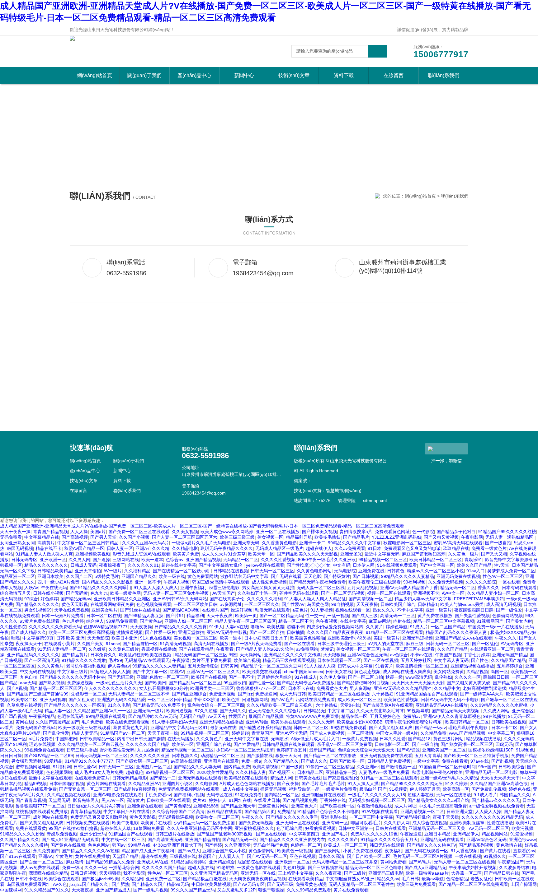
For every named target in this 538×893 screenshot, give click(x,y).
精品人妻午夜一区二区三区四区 (245, 621)
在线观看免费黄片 (92, 777)
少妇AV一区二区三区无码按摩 (245, 749)
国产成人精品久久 (28, 632)
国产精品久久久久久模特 (24, 845)
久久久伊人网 (397, 822)
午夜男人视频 (176, 581)
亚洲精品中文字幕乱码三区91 (179, 727)
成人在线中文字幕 (240, 789)
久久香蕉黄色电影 (279, 542)
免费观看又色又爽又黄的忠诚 (412, 548)
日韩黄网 (229, 665)
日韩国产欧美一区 (347, 761)
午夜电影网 (472, 537)
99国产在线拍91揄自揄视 (73, 828)
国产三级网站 (327, 850)
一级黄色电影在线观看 (259, 867)
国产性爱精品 (247, 744)
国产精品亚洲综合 (189, 693)
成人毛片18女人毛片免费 (99, 772)
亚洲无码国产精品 (509, 654)
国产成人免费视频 (327, 733)
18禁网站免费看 (148, 828)
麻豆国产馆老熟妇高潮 (424, 553)
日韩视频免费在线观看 (88, 822)
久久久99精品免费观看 (309, 889)
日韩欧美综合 (511, 766)
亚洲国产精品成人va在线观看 (463, 637)
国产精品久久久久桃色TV (431, 845)
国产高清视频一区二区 (370, 598)
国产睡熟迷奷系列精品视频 (265, 727)
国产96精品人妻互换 (143, 615)
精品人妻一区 (58, 710)
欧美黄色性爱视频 (401, 699)
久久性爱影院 (13, 626)
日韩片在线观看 (390, 828)
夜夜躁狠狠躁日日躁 (473, 609)
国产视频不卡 (281, 772)
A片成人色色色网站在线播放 (247, 783)
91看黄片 (384, 665)
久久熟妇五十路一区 (257, 593)
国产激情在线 (260, 755)
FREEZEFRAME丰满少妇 (479, 598)
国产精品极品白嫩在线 (205, 878)
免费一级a (251, 761)
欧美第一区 (183, 744)
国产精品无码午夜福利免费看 (317, 581)
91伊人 (216, 626)
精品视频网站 (495, 833)
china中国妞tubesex (303, 671)
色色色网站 (99, 845)
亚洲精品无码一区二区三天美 (437, 828)
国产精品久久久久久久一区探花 (74, 705)
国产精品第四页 (259, 811)
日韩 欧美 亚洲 (70, 637)
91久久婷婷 (456, 783)
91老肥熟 (225, 867)
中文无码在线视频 (37, 671)
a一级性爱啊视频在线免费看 (496, 805)
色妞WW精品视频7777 (105, 626)
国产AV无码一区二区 (267, 856)
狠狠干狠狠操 (271, 889)
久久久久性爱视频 (278, 559)
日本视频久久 (185, 755)
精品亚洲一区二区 (17, 576)
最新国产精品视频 (265, 716)
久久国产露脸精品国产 (57, 721)
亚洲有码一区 (335, 822)
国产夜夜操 (288, 783)
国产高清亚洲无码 (165, 839)
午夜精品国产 (511, 861)
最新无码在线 (223, 727)
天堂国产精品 (125, 856)
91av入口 (475, 570)
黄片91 (199, 800)
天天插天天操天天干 (500, 777)
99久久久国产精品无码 (193, 889)
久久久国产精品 (452, 649)
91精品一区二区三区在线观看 (394, 632)
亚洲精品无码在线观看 (442, 839)
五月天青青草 (428, 755)
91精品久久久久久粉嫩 (84, 660)
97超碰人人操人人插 (110, 671)
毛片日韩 (410, 878)
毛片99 (115, 660)
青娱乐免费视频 (62, 833)
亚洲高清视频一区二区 (422, 811)
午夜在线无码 (54, 587)
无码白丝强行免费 (270, 845)
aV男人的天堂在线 (386, 643)
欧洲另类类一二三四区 (212, 688)
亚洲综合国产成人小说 (224, 850)
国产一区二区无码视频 (343, 593)
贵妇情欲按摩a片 (355, 531)
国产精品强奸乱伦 (412, 817)
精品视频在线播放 (483, 738)
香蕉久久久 (488, 587)
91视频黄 (398, 789)
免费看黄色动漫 (311, 884)
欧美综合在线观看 (61, 878)
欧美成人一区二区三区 (345, 845)
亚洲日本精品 (437, 833)
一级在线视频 (468, 856)
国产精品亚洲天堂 (238, 805)
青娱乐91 (473, 559)
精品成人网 (281, 777)
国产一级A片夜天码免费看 (256, 643)
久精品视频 (477, 671)
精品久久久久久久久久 (46, 565)
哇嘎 (15, 637)
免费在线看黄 (455, 761)
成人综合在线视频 (429, 822)
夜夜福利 (393, 850)
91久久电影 (119, 705)
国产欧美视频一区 (337, 805)
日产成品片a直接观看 (135, 789)
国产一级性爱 (509, 609)
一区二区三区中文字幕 (371, 817)
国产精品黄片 (75, 654)
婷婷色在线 (520, 789)
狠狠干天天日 (288, 755)
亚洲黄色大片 (304, 805)
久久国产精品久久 (281, 761)
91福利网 (62, 766)
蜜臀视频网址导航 (33, 766)
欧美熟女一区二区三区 (217, 817)
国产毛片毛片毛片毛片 (323, 783)
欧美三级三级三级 (237, 537)
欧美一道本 (152, 559)
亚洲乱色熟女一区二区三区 (162, 677)
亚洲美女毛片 (105, 609)
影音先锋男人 (86, 800)
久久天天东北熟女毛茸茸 (380, 710)
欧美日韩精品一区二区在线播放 (338, 693)
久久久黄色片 (50, 665)
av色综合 (399, 654)
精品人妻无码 (85, 733)
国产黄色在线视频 (67, 845)
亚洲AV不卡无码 (291, 733)
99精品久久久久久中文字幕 (354, 542)
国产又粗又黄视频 (441, 537)
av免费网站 (307, 649)
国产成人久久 (314, 761)
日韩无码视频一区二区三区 (101, 755)
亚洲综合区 (523, 710)
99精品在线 (139, 845)
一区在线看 (509, 581)
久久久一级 (95, 867)
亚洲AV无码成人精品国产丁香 (409, 587)
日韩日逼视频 (83, 873)
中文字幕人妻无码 (451, 660)
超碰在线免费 (154, 856)
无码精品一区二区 (240, 559)
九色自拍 (28, 677)
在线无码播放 (181, 738)
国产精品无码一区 (239, 839)
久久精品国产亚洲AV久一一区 (102, 710)
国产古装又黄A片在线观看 (387, 705)
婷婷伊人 (217, 800)
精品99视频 (35, 783)
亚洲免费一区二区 (163, 878)
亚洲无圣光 (351, 553)
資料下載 (344, 75)
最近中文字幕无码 (382, 553)
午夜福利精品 (42, 716)
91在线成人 (306, 677)
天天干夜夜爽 (219, 615)
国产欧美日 (155, 682)
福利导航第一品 (304, 789)
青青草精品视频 (85, 811)
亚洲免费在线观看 (144, 805)
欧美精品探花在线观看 (246, 777)
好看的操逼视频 (320, 828)
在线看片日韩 (267, 800)
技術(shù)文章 (293, 75)
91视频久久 (495, 856)
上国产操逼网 (524, 884)
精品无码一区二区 (457, 587)
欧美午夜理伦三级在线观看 (374, 581)
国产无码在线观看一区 (426, 850)
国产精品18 (419, 738)
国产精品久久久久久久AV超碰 (90, 850)
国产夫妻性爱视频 (472, 615)
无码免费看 (11, 537)
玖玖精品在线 (456, 548)
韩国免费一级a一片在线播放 (495, 626)
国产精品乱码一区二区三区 (195, 682)
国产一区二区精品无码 (281, 615)
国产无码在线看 (286, 576)
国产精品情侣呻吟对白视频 (363, 682)
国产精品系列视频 (476, 845)
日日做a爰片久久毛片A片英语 (96, 805)
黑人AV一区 (112, 800)
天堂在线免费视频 (71, 609)
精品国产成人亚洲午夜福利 (148, 850)
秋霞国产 (207, 856)
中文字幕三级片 (72, 671)
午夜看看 (225, 649)
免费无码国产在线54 (36, 727)
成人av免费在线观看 (39, 867)
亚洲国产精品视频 (203, 559)
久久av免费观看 (349, 548)
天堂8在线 (350, 705)
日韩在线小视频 (48, 593)
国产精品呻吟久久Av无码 (152, 716)
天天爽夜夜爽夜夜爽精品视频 (257, 878)
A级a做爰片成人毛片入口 (315, 738)
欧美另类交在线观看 (261, 671)
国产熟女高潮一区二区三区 (467, 744)
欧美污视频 (522, 828)
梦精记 (327, 649)
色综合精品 (457, 878)
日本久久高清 (331, 856)
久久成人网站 (496, 710)
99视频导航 (418, 710)
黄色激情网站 (261, 850)
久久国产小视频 (134, 537)
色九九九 (99, 593)
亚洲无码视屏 (53, 699)
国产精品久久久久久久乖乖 (292, 817)
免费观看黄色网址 (392, 531)
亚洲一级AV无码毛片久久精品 (449, 777)
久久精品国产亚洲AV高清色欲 (499, 783)
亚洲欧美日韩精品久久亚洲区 (122, 598)
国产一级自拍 (498, 542)
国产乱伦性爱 (56, 733)
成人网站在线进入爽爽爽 (407, 671)
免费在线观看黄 (31, 828)
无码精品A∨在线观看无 (147, 660)
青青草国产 (262, 733)
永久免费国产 (46, 850)
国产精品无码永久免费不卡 (159, 705)
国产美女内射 (519, 621)
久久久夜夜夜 (328, 873)
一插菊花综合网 (124, 867)
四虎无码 (504, 744)
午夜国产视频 (448, 654)
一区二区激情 (360, 733)
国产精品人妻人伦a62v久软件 (265, 649)
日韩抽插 (295, 632)
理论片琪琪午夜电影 (468, 727)
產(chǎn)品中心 (194, 75)
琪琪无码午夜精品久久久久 (227, 548)
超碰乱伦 (134, 772)
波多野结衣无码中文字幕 (244, 576)
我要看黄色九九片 (130, 727)
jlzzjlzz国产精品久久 (89, 884)
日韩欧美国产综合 (397, 604)
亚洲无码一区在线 (258, 873)
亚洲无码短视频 (417, 637)
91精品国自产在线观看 (130, 833)
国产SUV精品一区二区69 (48, 755)
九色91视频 (294, 867)
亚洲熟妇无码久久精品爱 (121, 699)
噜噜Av (257, 626)
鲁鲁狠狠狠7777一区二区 (261, 688)
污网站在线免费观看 (315, 699)
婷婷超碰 (240, 733)
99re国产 (487, 766)
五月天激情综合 (203, 665)
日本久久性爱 (393, 738)
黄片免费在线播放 (435, 615)
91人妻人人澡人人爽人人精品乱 (315, 598)
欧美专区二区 (24, 699)
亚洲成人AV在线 (152, 861)
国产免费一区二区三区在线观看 (138, 531)
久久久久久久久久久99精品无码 (492, 817)
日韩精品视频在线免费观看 (288, 744)
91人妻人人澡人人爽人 (156, 587)
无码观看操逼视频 (175, 817)
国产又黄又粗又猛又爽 (391, 727)
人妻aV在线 (236, 626)
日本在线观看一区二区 (339, 660)
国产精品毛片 (356, 537)
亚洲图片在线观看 (221, 761)
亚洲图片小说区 (177, 783)
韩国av (118, 845)
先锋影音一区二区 (88, 693)
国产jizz (245, 693)
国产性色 (479, 660)
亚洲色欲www (522, 839)
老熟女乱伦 (481, 878)
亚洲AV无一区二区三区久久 (213, 671)
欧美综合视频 (247, 660)
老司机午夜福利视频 (85, 665)
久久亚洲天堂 (237, 845)
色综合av (174, 559)
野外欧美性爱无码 (117, 749)
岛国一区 (499, 671)
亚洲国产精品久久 (138, 576)
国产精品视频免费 (299, 800)
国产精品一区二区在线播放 (330, 755)
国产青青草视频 (31, 800)
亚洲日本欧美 (50, 576)
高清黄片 (46, 542)
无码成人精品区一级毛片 (279, 548)
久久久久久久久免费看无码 (55, 626)
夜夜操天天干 (29, 643)
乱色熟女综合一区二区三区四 (215, 705)
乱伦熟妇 (443, 677)
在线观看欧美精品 (305, 878)
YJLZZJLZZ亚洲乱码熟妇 (396, 537)
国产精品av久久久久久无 (496, 800)
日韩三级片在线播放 (174, 833)
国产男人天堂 (103, 537)
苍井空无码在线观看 (299, 593)
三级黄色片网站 (273, 805)
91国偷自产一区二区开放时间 (447, 766)
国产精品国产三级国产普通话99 (37, 693)
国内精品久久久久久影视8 (107, 581)
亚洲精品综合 (222, 861)
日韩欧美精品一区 (97, 738)
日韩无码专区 (24, 559)
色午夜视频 (326, 621)
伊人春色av (119, 665)
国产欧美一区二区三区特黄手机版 (476, 755)
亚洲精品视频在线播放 (472, 665)
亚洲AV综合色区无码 (367, 654)
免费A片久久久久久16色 (374, 833)
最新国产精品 (322, 749)
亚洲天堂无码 (246, 542)
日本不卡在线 (301, 688)
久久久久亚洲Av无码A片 (145, 542)
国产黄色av (151, 621)
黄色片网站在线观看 (106, 783)
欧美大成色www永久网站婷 (227, 531)
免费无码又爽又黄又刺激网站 (98, 817)
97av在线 (479, 761)
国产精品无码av (75, 598)
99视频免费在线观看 (44, 749)
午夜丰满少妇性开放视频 (473, 867)
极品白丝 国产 (373, 789)
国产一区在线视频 (380, 660)
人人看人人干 (231, 856)
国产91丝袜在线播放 (140, 609)
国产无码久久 (233, 710)
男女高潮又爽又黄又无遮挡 (268, 587)
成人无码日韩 (293, 693)
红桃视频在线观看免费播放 (42, 811)
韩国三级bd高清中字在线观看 (220, 581)
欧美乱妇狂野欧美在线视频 (145, 654)
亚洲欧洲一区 (53, 559)
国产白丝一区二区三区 (42, 861)
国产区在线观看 (271, 833)
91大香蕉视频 (464, 850)
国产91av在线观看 (18, 856)
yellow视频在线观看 (265, 565)
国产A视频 (17, 688)
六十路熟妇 (383, 693)
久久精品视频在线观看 (69, 794)
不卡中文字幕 (410, 609)
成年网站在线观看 (50, 817)
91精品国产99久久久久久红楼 (507, 531)
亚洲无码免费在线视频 (458, 576)
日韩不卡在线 (29, 878)
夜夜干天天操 (446, 817)
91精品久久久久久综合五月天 (389, 839)
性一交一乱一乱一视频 (327, 615)
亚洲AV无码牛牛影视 (227, 632)
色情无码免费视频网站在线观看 (189, 789)
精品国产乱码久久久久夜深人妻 (457, 632)
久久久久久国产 (343, 839)
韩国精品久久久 (515, 794)
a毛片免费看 (41, 738)
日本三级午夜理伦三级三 (341, 643)
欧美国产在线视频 (208, 677)
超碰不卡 (295, 626)
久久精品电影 (185, 548)
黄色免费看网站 (202, 576)
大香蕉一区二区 (466, 873)
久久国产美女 (90, 643)
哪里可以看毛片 (366, 822)
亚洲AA (45, 856)
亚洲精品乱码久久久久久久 (33, 654)
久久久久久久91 (143, 565)
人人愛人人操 (488, 811)
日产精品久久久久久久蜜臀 (180, 626)
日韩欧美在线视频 (508, 721)
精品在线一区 (354, 716)
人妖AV (31, 587)
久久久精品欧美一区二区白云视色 (280, 705)
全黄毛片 (64, 856)
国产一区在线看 (299, 643)
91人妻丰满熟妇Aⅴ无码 (174, 721)
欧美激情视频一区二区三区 (422, 665)
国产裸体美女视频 (319, 531)
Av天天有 (217, 716)
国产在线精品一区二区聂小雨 (182, 570)
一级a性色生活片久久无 (119, 682)
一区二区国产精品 (448, 626)
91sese (113, 643)
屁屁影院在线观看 (255, 861)
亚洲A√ (142, 548)
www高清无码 (418, 677)
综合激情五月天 (15, 593)
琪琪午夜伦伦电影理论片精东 (414, 721)
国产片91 (175, 615)
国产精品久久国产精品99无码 (160, 884)
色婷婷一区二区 (305, 845)
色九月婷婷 (73, 621)
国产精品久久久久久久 (37, 604)
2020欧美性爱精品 (215, 772)
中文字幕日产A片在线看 (126, 811)
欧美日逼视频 (179, 710)
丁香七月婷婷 (477, 654)
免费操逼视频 (80, 682)
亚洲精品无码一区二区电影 (491, 772)
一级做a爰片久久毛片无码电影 (201, 542)
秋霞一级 (394, 677)
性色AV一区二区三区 (503, 576)
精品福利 (195, 615)
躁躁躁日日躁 (496, 677)
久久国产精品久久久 (19, 839)
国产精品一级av (430, 727)
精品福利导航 (299, 537)
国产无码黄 (77, 593)
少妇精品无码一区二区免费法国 (205, 822)
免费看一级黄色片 (489, 548)
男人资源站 (360, 688)
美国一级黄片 (387, 637)
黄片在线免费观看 (350, 889)
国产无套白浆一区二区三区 (85, 789)
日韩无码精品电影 (129, 777)
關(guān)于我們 (144, 75)
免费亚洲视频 (222, 693)
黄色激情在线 (509, 845)
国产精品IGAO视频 (181, 609)
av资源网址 (231, 604)
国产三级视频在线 (325, 867)
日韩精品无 (314, 710)
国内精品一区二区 (281, 794)
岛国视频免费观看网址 (28, 884)
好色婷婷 (49, 598)
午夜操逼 (181, 660)
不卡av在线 (421, 654)
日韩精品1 (428, 604)
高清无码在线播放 (211, 643)
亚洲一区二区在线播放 (278, 531)
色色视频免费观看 (153, 604)
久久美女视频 (185, 531)
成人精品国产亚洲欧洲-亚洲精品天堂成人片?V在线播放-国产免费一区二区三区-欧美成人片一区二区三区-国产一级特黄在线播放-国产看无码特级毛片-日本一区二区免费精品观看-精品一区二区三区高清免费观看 (202, 525)
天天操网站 (251, 654)
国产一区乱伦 (485, 643)
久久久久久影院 (480, 581)
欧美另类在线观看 (288, 721)
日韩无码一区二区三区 (272, 570)
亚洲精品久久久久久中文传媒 (292, 654)
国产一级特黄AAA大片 (481, 693)
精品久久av (388, 878)
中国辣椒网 (66, 738)
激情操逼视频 (129, 632)
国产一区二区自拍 (266, 632)
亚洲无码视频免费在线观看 (386, 755)
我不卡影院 (134, 873)
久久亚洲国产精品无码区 (214, 873)
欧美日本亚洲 (124, 637)
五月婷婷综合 (510, 665)
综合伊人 (95, 621)
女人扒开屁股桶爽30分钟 (163, 688)
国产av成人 (189, 850)
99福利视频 (414, 581)
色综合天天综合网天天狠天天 (366, 749)
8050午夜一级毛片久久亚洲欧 (327, 559)
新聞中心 (244, 75)
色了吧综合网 (289, 828)
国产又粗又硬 (81, 699)
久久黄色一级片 (463, 553)
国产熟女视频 (52, 682)
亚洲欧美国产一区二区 (444, 749)
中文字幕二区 (341, 710)
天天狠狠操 (334, 654)
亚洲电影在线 (334, 817)
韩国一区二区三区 (311, 727)
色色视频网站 (59, 772)
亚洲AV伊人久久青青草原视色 (452, 716)
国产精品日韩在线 (501, 873)
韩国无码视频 (20, 548)
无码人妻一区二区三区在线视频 (464, 861)
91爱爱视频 (521, 833)
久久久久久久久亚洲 (149, 755)
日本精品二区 (310, 772)
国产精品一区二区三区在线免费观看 (473, 884)
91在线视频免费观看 (397, 565)
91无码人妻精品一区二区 (61, 649)
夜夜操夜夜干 (112, 565)
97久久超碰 (206, 710)
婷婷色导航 (397, 626)
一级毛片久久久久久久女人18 (376, 794)
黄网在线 (24, 721)
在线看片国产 (215, 609)
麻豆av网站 (380, 621)
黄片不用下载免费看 (211, 660)
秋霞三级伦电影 (224, 587)
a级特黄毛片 (107, 576)
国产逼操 (101, 559)
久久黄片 (374, 626)
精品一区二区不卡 (295, 621)
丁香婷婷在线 (333, 800)
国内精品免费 (237, 766)
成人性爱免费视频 (269, 581)
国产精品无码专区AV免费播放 (306, 682)
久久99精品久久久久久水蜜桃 (498, 705)
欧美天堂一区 (261, 553)
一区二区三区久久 (261, 604)
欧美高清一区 (456, 789)
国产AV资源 (408, 749)
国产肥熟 (120, 884)
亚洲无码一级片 (148, 710)
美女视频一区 (270, 537)
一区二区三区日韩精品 (169, 699)
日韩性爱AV (84, 766)
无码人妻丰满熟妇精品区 (510, 537)
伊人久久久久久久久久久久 (110, 688)
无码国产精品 (192, 716)
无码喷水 (279, 738)
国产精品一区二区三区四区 (56, 688)
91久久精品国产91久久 (46, 889)
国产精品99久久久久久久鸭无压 (412, 783)
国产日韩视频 (365, 576)
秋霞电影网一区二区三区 (407, 542)
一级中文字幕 (426, 761)
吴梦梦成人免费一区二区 (511, 570)
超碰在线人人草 (115, 828)
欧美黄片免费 (186, 553)
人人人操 (79, 531)
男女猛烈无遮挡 (26, 761)
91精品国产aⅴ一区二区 (122, 733)
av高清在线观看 (186, 761)
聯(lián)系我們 (443, 75)
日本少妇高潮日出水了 (266, 637)
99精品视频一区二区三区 (382, 559)
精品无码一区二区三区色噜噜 (373, 867)
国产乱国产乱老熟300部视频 (225, 833)
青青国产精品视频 (50, 531)
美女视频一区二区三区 (195, 637)
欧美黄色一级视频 (294, 850)
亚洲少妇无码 (93, 833)
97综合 (31, 598)
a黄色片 (300, 609)
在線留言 (394, 75)
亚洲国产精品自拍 (202, 839)
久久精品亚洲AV (144, 783)
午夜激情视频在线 (374, 805)
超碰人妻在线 (421, 794)
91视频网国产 (490, 621)
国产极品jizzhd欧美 (100, 878)
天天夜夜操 (367, 604)
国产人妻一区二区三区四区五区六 (184, 537)
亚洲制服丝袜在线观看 (323, 794)
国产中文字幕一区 (436, 565)
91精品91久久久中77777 (89, 761)
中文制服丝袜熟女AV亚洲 (350, 878)
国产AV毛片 (282, 699)
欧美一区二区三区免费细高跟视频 (81, 632)
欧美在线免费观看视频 (127, 721)
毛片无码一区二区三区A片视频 (422, 856)
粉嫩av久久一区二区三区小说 (435, 570)
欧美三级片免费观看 (416, 884)
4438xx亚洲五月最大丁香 (177, 845)
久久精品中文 (447, 688)
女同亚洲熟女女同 (17, 542)
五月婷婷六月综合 (274, 677)
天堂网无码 (59, 800)
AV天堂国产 (223, 593)
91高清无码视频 (175, 643)
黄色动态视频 (367, 671)
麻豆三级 (414, 643)
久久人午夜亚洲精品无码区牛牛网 (199, 828)
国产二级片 (355, 873)
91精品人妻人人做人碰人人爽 (44, 553)
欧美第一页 (246, 615)
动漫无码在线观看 (272, 609)
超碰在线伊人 (319, 548)
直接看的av (524, 850)
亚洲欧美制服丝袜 (467, 822)
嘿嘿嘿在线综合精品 (48, 873)
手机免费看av (157, 794)
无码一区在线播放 (453, 794)
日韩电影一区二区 (392, 744)
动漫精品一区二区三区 (222, 755)
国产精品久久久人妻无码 (197, 766)
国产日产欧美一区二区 (368, 856)
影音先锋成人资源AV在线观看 (141, 553)
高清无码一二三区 (397, 615)
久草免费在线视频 (24, 705)
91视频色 (525, 749)
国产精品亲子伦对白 (456, 531)
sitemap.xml (375, 500)
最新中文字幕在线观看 (50, 777)
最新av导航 (433, 878)
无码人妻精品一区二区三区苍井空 (345, 861)
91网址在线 (240, 800)
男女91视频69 (38, 609)
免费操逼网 (266, 693)
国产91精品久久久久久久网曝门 (100, 587)
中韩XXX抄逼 (206, 699)
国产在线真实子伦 (227, 598)
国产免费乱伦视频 (488, 789)
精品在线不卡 (48, 548)
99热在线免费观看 (348, 727)
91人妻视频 (321, 609)
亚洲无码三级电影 (385, 873)
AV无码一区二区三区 (489, 828)
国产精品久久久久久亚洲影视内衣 (292, 839)
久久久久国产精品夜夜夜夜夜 (335, 632)
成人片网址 (405, 805)
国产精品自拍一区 (140, 643)
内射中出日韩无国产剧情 (141, 738)
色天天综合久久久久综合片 (274, 710)
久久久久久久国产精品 (147, 744)
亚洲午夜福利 (193, 587)
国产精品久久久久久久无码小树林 (72, 677)
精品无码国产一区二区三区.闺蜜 (206, 654)
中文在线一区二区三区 (123, 839)
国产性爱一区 (261, 682)
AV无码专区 (512, 643)
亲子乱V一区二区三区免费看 (344, 744)
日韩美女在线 (339, 671)
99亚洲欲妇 (235, 682)
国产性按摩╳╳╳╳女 (308, 565)
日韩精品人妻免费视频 (389, 761)
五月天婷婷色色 (385, 716)
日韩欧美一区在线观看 (168, 800)
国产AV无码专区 (249, 884)
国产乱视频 (502, 761)
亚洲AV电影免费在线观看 (117, 794)
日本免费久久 (103, 654)
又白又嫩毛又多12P (236, 889)
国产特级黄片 (337, 576)
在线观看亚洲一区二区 (492, 649)
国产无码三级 (121, 677)
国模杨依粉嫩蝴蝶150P (490, 749)
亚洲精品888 (205, 805)
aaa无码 (28, 682)
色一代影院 (423, 531)
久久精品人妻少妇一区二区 (493, 593)
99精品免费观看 (121, 621)
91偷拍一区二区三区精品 (329, 766)
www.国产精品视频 (467, 733)
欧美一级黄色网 (125, 593)
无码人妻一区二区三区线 (321, 587)
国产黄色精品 (178, 805)
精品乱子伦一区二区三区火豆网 (271, 665)
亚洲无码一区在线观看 (297, 822)
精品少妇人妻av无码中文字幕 (422, 598)
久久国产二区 (79, 576)
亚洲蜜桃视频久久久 (254, 828)
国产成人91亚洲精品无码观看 (70, 839)
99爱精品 (53, 761)
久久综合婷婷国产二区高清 (178, 811)
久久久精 (160, 548)
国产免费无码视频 (255, 822)
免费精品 (286, 811)
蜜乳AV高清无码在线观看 (458, 542)
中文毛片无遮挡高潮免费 (443, 805)
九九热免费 (148, 749)
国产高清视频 (75, 537)
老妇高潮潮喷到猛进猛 (484, 688)
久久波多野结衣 (514, 867)
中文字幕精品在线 (41, 537)
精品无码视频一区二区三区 (187, 749)
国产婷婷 (213, 845)
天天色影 (312, 576)
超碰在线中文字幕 (178, 565)
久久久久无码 (321, 721)
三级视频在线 (183, 856)
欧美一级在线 (172, 576)
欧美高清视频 (265, 766)
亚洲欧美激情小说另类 (349, 637)
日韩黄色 (395, 570)
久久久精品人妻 (250, 772)
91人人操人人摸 (319, 665)
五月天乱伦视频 (362, 587)
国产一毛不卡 (242, 677)
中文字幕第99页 (38, 637)
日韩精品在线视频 (230, 570)
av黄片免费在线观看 (39, 621)
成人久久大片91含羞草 (223, 553)
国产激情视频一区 (398, 766)
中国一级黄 (292, 766)
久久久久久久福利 (264, 598)
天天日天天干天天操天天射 (418, 682)
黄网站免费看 (393, 861)
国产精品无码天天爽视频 (456, 710)
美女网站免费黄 (448, 671)
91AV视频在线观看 (379, 811)
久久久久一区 (468, 677)
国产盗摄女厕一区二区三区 (142, 761)
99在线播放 (494, 716)
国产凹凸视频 (13, 716)
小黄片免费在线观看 (362, 850)
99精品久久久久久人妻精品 (407, 576)
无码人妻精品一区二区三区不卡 (138, 693)
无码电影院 (345, 570)
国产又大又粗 (494, 553)
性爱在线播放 (500, 822)
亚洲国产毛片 (335, 833)
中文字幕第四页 (304, 833)
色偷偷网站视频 (507, 615)
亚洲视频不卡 (426, 593)
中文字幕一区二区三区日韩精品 (88, 542)
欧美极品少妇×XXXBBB (359, 721)
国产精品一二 (162, 777)
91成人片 (419, 626)
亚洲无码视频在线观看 (200, 777)
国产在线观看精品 (196, 649)
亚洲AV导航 (257, 721)
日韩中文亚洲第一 (355, 828)
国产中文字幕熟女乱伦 (221, 565)
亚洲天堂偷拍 (88, 570)
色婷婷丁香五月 (291, 749)
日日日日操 (11, 755)
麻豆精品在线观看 (224, 811)
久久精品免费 (433, 733)
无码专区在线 (219, 794)
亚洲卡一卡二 (312, 542)
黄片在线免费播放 (92, 856)
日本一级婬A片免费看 (63, 615)
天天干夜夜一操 (15, 531)
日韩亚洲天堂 (459, 811)
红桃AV (177, 671)
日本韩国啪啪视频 (66, 783)
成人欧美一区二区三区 (359, 699)
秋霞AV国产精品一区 (84, 548)
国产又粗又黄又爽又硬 (468, 682)
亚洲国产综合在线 (213, 744)
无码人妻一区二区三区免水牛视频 (176, 593)
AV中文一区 (453, 593)
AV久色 (60, 884)
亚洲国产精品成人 (113, 889)
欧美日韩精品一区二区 (467, 721)
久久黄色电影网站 (314, 570)
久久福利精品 (137, 570)
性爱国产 (237, 716)
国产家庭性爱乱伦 (340, 777)
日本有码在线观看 (519, 587)
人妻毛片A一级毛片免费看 (384, 772)
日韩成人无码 (83, 565)
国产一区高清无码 (41, 660)
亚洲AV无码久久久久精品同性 (403, 688)
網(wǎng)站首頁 (94, 75)
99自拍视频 (342, 604)
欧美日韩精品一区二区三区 (435, 559)
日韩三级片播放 (82, 749)
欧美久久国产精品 (474, 565)
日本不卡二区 (504, 727)
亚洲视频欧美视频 (92, 553)
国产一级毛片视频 (150, 889)
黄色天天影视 (75, 604)
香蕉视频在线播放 (158, 649)
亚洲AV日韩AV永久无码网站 (180, 598)
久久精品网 (132, 878)
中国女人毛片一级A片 (397, 733)
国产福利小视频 (188, 794)
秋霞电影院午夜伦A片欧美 (437, 772)
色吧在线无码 (70, 716)
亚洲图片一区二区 (153, 766)
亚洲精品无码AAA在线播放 (442, 705)
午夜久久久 (506, 637)
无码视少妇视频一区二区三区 (376, 800)
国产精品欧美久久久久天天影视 (307, 553)
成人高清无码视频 (503, 604)
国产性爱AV (293, 604)
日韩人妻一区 (120, 548)
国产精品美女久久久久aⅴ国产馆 (438, 800)
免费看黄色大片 (332, 688)
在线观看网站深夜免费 (112, 604)
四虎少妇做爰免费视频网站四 (335, 626)
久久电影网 (206, 783)
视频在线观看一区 (352, 609)
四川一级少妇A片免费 (58, 581)
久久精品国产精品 (508, 660)
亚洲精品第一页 (341, 772)
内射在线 (402, 621)
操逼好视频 (241, 609)
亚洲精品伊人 (466, 833)
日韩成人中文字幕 (355, 665)
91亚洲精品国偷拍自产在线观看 (427, 693)
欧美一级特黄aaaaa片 (427, 873)
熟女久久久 (383, 609)
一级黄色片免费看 (339, 789)
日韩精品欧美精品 (54, 570)
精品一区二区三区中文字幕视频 (443, 621)
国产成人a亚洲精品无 (425, 867)
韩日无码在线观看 (387, 845)
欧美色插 (230, 699)
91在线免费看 (248, 794)
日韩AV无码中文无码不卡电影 (450, 699)
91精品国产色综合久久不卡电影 (328, 811)
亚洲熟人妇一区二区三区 (188, 621)
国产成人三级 (365, 615)
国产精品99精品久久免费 (110, 861)
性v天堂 (501, 565)
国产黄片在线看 (495, 850)
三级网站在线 (126, 559)
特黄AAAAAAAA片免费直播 (312, 716)
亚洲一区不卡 (148, 581)
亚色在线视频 (303, 856)
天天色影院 (98, 637)
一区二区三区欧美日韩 (195, 604)
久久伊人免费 (332, 677)
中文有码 (341, 565)
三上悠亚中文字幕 (295, 873)
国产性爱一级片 (160, 632)
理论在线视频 (42, 744)
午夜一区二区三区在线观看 (408, 649)
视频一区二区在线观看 (389, 593)
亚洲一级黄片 (439, 609)
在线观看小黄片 (59, 643)
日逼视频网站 (255, 699)
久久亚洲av (367, 766)
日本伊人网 (364, 565)
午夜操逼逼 (411, 833)
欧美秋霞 (275, 626)
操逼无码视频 (273, 789)
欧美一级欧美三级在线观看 (84, 727)
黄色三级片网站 (448, 738)
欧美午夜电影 (125, 822)
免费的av (412, 716)
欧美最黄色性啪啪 (307, 637)
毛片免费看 (92, 721)
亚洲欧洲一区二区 (292, 861)
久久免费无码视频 (445, 581)
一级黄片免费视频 (359, 738)
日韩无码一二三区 (116, 766)
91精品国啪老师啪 (188, 861)
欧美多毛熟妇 (327, 537)
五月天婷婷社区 (416, 660)
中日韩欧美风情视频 (211, 884)
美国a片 (98, 531)
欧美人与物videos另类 (462, 604)
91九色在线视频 (155, 637)
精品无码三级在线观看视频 (288, 660)
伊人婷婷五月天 (425, 789)
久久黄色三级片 (123, 649)
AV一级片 (112, 570)
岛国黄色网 (318, 604)
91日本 (374, 548)
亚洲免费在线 (371, 570)
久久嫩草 (97, 649)
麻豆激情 (74, 861)
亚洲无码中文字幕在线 (246, 738)
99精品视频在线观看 (106, 716)
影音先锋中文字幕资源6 (508, 559)
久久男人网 (79, 559)
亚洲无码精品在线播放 (221, 721)
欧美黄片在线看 (156, 822)
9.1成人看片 (485, 794)
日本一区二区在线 (103, 615)
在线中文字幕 (353, 621)
